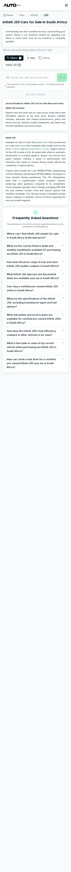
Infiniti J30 (11, 64)
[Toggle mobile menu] (66, 5)
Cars (21, 15)
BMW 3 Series (13, 149)
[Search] (62, 77)
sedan (23, 145)
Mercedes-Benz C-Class (37, 149)
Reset (46, 58)
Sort (32, 58)
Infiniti (34, 15)
